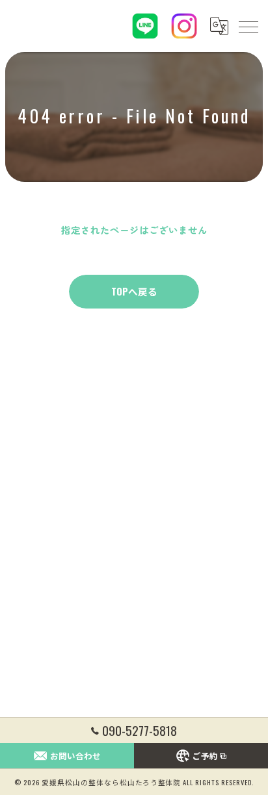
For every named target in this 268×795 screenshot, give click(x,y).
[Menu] (248, 26)
